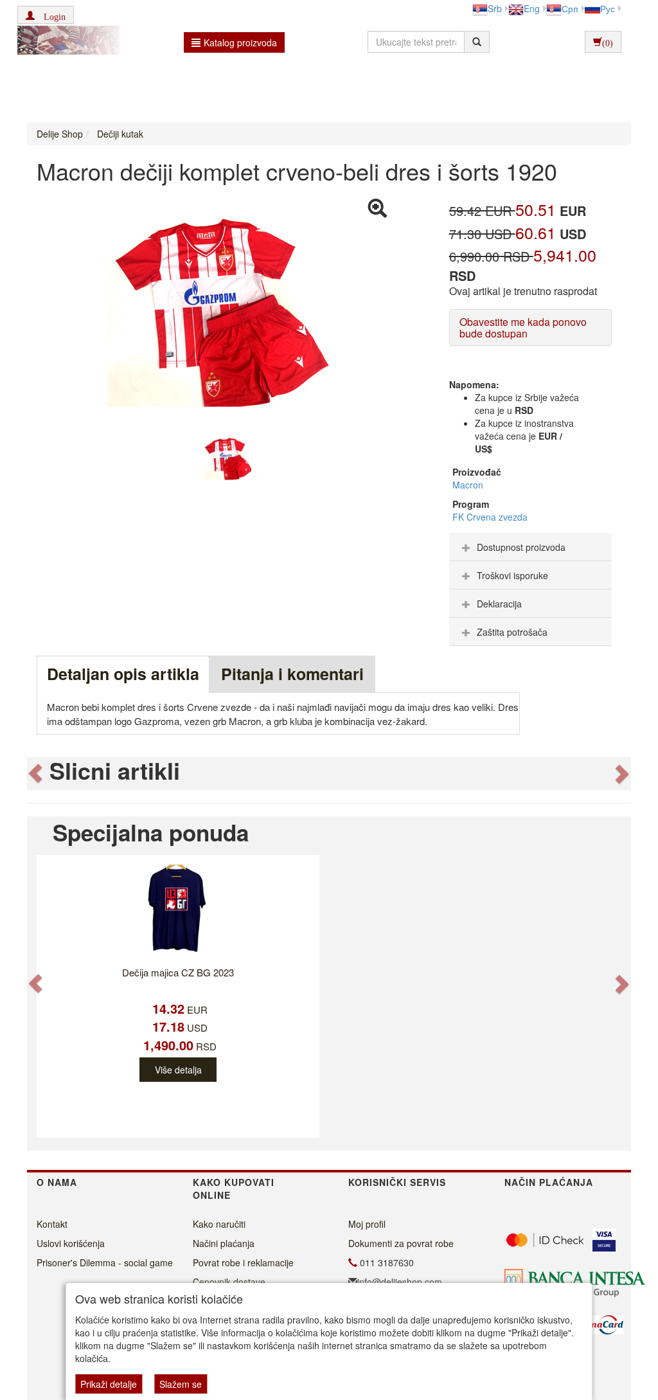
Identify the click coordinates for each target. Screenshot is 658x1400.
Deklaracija (499, 603)
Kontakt (52, 1223)
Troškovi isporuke (512, 575)
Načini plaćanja (223, 1243)
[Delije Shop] (65, 42)
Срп (570, 8)
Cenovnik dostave (229, 1281)
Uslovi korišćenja (71, 1243)
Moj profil (367, 1223)
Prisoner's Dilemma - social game (105, 1262)
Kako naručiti (219, 1223)
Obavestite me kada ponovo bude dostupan (523, 327)
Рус (607, 8)
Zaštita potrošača (512, 631)
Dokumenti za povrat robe (401, 1243)
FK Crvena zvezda (490, 516)
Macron (467, 484)
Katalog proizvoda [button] (240, 42)
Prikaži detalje (108, 1384)
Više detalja (178, 1069)
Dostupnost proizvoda (521, 547)
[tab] (530, 547)
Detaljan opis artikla (123, 673)
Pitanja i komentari (292, 673)
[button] (45, 15)
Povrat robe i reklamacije (243, 1262)
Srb (495, 8)
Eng (532, 8)
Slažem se (180, 1384)
